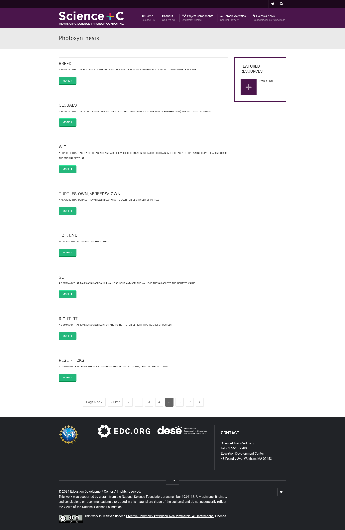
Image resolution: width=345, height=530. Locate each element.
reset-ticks (71, 360)
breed (65, 63)
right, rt (68, 318)
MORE (66, 80)
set (62, 277)
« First (115, 402)
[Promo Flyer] (249, 87)
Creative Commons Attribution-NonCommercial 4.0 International (170, 516)
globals (68, 105)
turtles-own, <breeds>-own (90, 193)
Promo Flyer (266, 80)
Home (148, 17)
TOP (172, 480)
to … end (68, 235)
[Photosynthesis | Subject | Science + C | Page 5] (91, 18)
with (64, 147)
